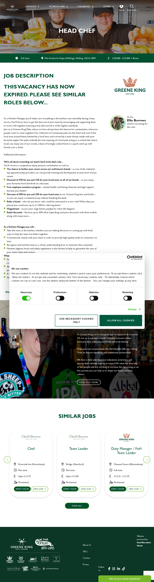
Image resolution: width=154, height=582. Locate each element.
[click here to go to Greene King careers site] (33, 554)
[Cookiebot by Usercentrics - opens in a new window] (129, 257)
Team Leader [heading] (78, 448)
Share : (9, 292)
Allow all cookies (120, 320)
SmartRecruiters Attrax (144, 544)
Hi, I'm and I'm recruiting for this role (137, 122)
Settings (132, 309)
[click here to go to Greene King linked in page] (118, 568)
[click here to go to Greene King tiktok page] (123, 568)
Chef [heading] (31, 448)
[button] (132, 7)
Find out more (89, 382)
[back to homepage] (12, 7)
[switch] (60, 298)
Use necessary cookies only (76, 320)
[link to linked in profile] (129, 131)
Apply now (22, 488)
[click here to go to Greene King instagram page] (113, 568)
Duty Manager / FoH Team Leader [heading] (126, 450)
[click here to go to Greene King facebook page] (109, 568)
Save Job (38, 488)
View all (77, 505)
